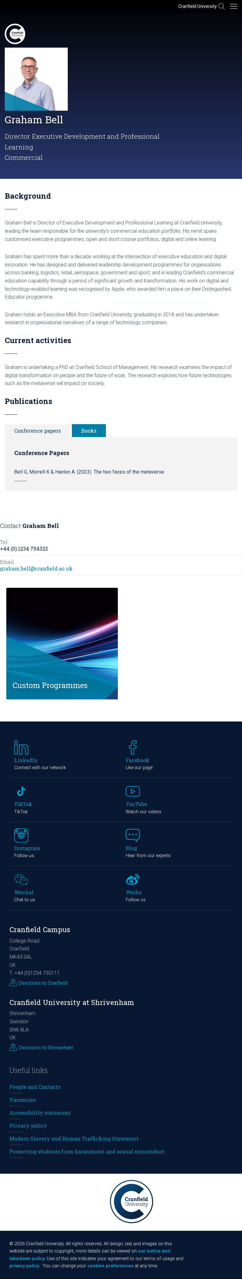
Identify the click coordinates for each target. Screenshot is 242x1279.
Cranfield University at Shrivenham (71, 1002)
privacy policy (24, 1266)
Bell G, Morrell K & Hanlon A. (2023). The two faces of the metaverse (89, 472)
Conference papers (37, 430)
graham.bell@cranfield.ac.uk (36, 568)
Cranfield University (197, 6)
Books (88, 430)
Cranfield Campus (39, 929)
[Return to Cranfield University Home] (15, 34)
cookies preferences (110, 1266)
